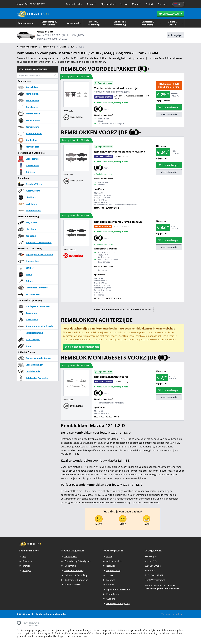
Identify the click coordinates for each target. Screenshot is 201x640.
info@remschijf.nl (156, 580)
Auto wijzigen (175, 35)
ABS (71, 110)
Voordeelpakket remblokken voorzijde (116, 88)
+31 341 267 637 (155, 575)
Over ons (162, 4)
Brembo (72, 249)
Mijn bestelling (108, 4)
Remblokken (48, 46)
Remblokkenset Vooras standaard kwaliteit (119, 151)
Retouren (91, 4)
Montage (136, 4)
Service (123, 4)
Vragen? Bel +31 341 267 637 (31, 4)
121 (72, 46)
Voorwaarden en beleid (172, 614)
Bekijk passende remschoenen (82, 346)
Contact (149, 4)
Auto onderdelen (74, 4)
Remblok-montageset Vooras (111, 376)
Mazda (62, 46)
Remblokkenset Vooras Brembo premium (118, 221)
